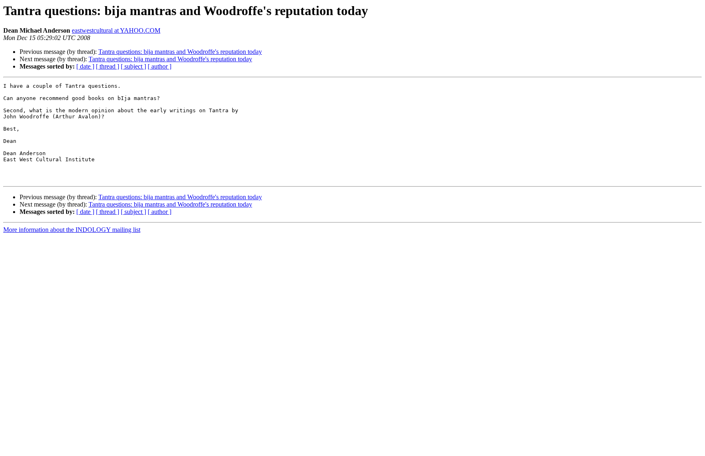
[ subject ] (133, 66)
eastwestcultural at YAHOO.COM (116, 30)
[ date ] (85, 66)
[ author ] (159, 66)
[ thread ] (107, 66)
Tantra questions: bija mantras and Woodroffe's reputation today (180, 51)
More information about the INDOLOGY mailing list (71, 229)
